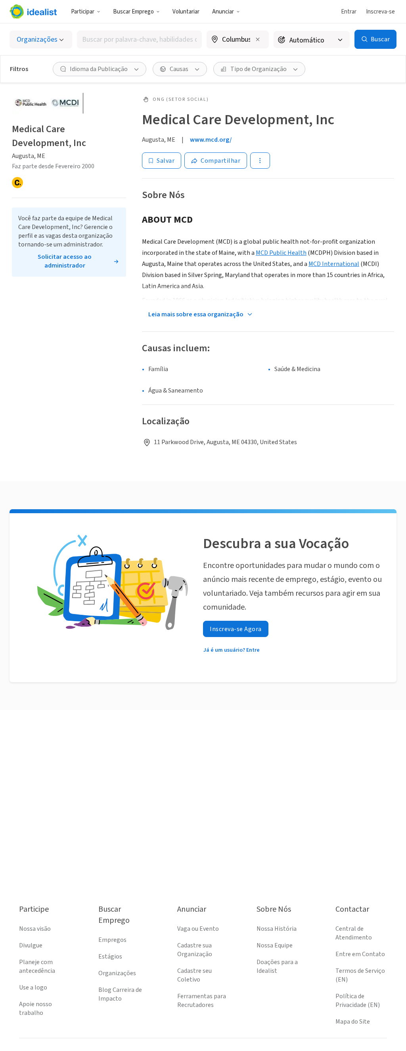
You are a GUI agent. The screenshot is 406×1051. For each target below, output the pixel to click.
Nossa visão (35, 928)
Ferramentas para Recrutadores (201, 1000)
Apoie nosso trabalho (35, 1008)
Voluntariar (185, 12)
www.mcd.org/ (211, 140)
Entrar (348, 12)
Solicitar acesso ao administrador (65, 261)
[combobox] (139, 39)
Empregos (112, 940)
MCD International (333, 264)
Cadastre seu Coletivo (194, 975)
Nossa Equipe (275, 945)
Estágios (110, 956)
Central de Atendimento (353, 933)
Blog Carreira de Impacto (120, 994)
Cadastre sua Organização (194, 950)
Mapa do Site (352, 1021)
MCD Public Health (281, 252)
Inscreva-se (380, 12)
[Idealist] (33, 11)
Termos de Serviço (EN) (360, 975)
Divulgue (30, 945)
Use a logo (33, 987)
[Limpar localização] (257, 39)
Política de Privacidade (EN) (357, 1000)
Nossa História (277, 928)
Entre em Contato (360, 954)
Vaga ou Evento (198, 928)
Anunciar (223, 12)
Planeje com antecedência (37, 966)
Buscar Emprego (133, 12)
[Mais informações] (238, 40)
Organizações (117, 973)
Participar (82, 12)
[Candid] (17, 182)
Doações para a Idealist (277, 966)
